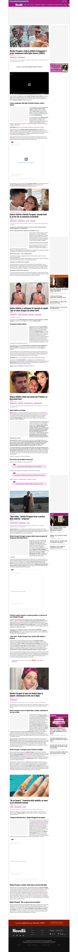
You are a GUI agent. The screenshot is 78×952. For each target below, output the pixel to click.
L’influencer (12, 642)
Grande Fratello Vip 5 (28, 403)
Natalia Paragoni (21, 57)
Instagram (30, 366)
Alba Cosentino (13, 219)
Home (25, 4)
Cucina (65, 4)
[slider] (17, 93)
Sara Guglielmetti (13, 805)
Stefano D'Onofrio (13, 401)
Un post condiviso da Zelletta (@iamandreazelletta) (26, 178)
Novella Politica (59, 4)
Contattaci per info (57, 923)
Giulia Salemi (20, 403)
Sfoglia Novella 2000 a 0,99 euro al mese (19, 1)
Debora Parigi (12, 55)
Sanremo (32, 934)
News (28, 4)
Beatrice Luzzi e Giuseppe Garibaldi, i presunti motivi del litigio (30, 127)
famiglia (31, 718)
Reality (42, 930)
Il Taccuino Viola (50, 4)
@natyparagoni (15, 660)
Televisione (37, 4)
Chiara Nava (12, 698)
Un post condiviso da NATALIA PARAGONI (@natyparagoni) (26, 609)
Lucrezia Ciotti (13, 521)
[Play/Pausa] (11, 94)
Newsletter (59, 930)
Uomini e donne (38, 314)
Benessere (43, 4)
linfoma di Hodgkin (19, 620)
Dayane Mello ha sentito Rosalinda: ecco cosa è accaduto (29, 466)
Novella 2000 (25, 314)
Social (31, 4)
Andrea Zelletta (13, 57)
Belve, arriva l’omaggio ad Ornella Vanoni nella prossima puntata (30, 357)
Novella (27, 220)
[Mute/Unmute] (14, 94)
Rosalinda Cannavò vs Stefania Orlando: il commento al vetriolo (29, 483)
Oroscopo (53, 715)
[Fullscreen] (47, 94)
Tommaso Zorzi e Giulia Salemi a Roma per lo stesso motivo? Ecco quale (29, 475)
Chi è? (52, 514)
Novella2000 (32, 220)
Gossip (11, 212)
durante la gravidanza (28, 754)
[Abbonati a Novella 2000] (59, 67)
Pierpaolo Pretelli (38, 403)
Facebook (26, 366)
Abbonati (52, 930)
